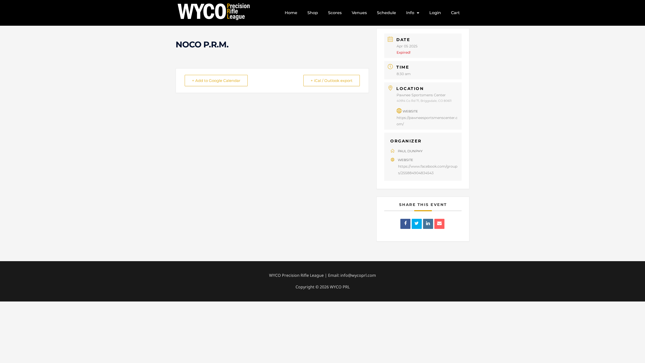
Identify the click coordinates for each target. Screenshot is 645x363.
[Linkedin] (428, 224)
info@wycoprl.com (358, 275)
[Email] (439, 224)
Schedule (386, 12)
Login (435, 12)
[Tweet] (417, 224)
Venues (359, 12)
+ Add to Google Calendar (216, 80)
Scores (335, 12)
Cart (455, 12)
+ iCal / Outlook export (331, 80)
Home (291, 12)
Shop (312, 12)
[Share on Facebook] (405, 224)
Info (410, 12)
